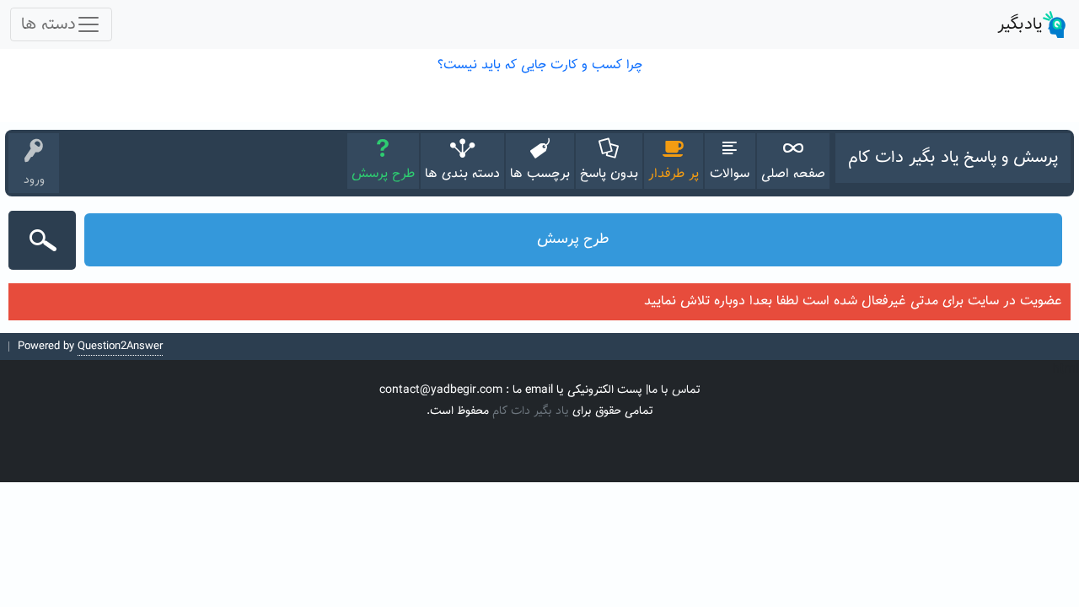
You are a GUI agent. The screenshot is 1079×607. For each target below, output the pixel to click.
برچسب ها (540, 174)
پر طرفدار (673, 174)
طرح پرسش (383, 174)
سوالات (729, 174)
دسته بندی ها (462, 174)
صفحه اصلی (793, 174)
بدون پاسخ (609, 174)
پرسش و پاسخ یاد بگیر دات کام (953, 157)
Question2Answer (120, 346)
